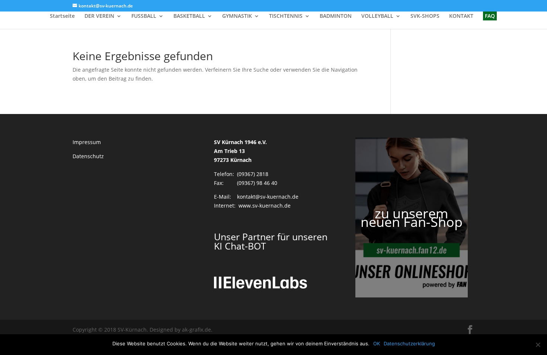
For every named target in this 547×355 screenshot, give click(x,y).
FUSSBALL (143, 16)
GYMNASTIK (237, 16)
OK (376, 343)
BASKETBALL (189, 16)
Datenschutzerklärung (409, 343)
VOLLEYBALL (377, 16)
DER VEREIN (99, 16)
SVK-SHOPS (424, 16)
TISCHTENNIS (286, 16)
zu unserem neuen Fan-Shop (412, 217)
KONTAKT (461, 16)
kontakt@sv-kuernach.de (267, 196)
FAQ (490, 15)
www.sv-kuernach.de (265, 205)
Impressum (87, 142)
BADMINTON (336, 16)
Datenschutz (88, 156)
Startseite (62, 16)
